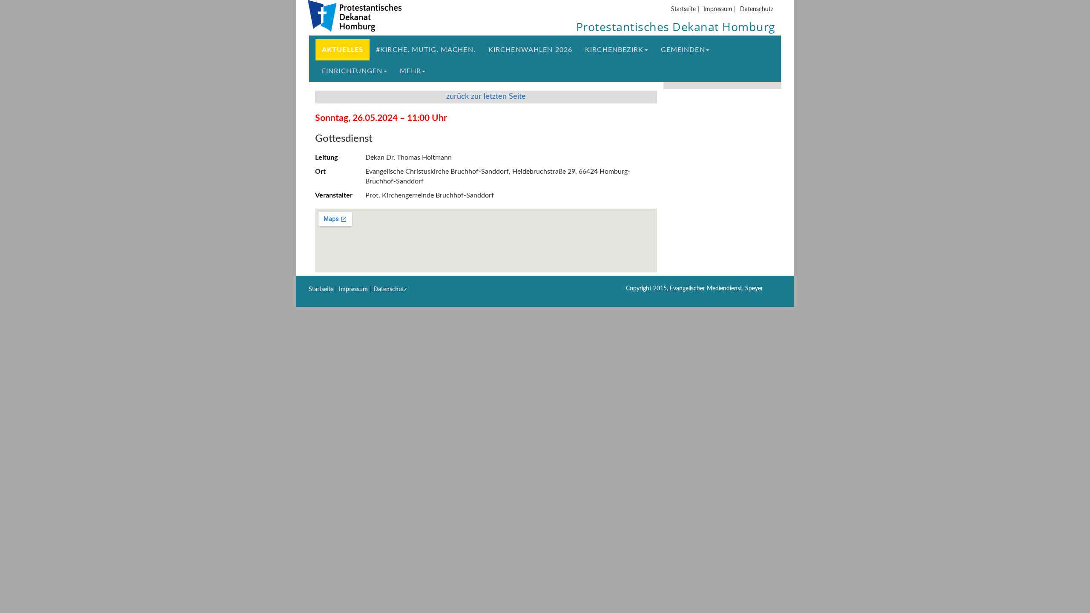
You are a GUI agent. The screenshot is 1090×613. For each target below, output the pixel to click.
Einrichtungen (352, 71)
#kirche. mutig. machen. (426, 49)
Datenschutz (756, 9)
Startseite (683, 9)
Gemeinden (683, 49)
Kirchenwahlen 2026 (530, 49)
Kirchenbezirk (614, 49)
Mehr (410, 71)
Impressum (717, 9)
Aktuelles (342, 49)
